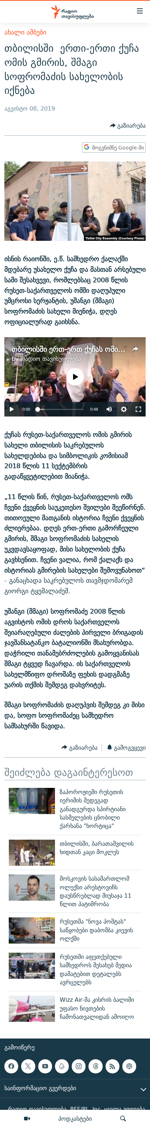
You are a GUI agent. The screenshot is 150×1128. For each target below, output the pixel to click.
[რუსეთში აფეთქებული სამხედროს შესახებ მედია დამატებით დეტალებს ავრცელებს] (32, 966)
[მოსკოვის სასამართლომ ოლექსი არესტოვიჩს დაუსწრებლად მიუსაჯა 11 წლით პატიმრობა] (32, 887)
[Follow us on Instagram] (79, 1066)
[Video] (27, 1119)
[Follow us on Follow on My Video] (62, 1066)
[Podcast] (129, 1066)
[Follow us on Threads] (95, 1066)
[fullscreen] (138, 409)
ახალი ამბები (25, 32)
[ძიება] (123, 1119)
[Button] (128, 125)
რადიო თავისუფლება (50, 359)
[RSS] (112, 1066)
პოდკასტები (75, 1118)
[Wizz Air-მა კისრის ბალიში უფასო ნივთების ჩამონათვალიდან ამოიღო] (32, 1009)
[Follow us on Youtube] (45, 1066)
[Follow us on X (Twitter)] (28, 1066)
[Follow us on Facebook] (11, 1066)
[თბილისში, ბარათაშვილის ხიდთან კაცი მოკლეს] (32, 853)
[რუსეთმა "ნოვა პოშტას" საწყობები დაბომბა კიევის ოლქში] (32, 930)
